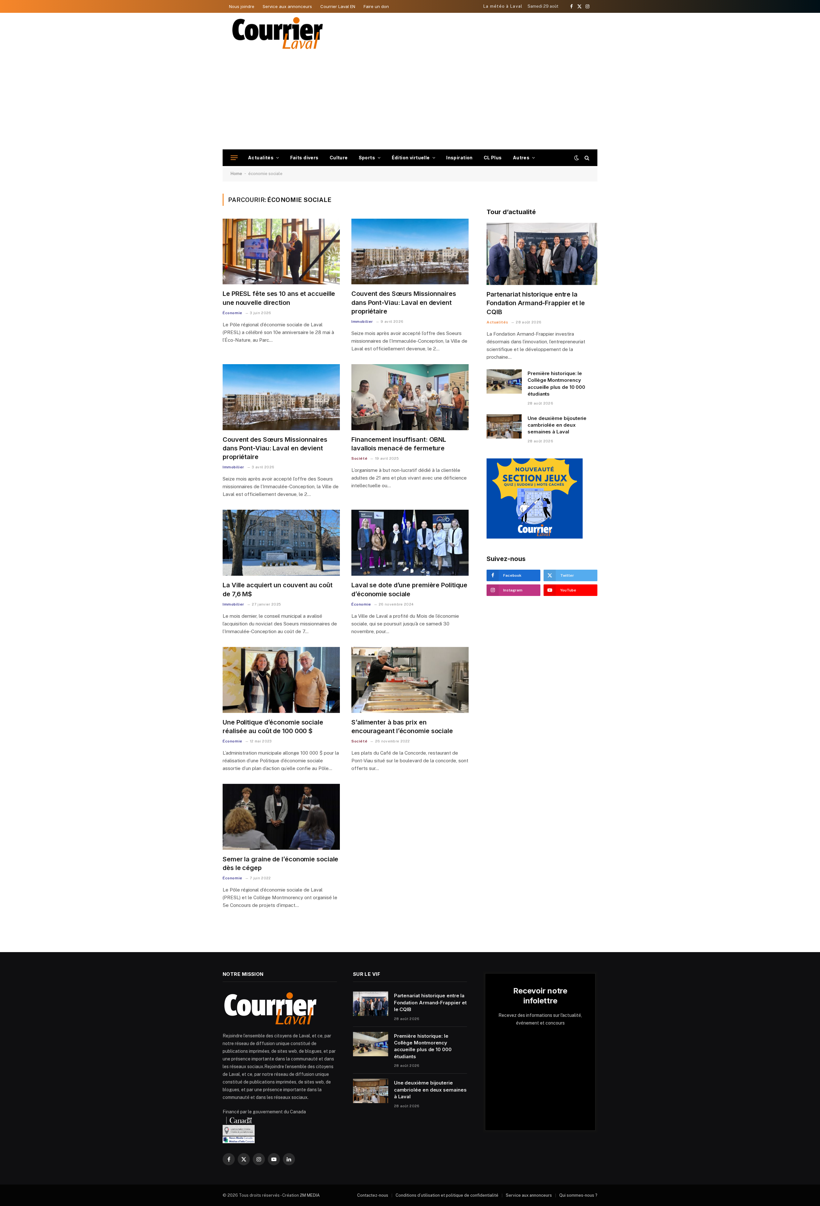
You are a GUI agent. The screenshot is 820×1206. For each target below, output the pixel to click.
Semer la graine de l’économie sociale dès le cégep (280, 863)
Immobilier (362, 321)
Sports (367, 157)
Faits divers (304, 157)
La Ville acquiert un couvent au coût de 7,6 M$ (277, 589)
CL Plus (493, 157)
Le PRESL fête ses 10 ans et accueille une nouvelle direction (279, 298)
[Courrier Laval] (278, 33)
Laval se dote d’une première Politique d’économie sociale (409, 589)
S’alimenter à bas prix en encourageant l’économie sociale (402, 726)
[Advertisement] (410, 101)
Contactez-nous (372, 1195)
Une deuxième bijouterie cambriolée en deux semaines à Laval (557, 425)
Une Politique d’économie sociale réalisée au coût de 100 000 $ (273, 726)
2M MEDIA (310, 1195)
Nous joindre (241, 6)
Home (236, 173)
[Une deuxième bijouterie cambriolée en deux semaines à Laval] (504, 426)
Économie (232, 313)
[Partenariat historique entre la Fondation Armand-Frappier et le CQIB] (542, 254)
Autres (521, 157)
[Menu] (234, 158)
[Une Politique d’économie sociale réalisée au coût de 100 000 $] (281, 680)
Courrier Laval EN (337, 6)
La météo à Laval (503, 6)
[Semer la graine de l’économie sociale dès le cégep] (281, 817)
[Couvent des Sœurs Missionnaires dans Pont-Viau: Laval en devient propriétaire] (410, 252)
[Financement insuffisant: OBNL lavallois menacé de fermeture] (410, 397)
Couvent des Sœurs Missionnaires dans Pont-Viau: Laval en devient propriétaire (403, 302)
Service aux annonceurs (287, 6)
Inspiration (459, 157)
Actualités (261, 157)
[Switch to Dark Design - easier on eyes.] (576, 157)
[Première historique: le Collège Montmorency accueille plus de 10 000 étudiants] (504, 381)
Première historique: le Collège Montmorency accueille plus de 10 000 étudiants (556, 383)
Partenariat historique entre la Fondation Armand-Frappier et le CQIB (536, 302)
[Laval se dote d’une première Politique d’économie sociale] (410, 543)
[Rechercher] (586, 158)
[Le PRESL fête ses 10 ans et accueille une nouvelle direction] (281, 252)
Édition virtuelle (411, 157)
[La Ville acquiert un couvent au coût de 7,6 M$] (281, 543)
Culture (339, 157)
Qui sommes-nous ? (578, 1195)
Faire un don (376, 6)
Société (359, 458)
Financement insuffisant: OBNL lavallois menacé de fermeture (398, 444)
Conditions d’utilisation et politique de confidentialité (447, 1195)
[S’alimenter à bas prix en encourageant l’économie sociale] (410, 680)
